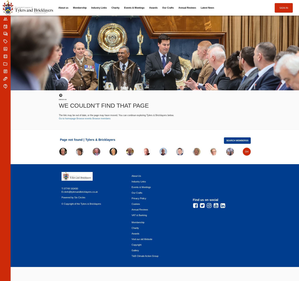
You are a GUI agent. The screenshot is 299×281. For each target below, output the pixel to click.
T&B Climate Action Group (145, 256)
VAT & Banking (139, 215)
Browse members (101, 118)
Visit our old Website (142, 239)
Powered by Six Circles (73, 197)
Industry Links (99, 7)
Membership (80, 7)
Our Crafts (168, 7)
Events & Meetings (134, 7)
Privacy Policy (139, 198)
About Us (136, 176)
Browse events (84, 118)
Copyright (136, 244)
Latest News (207, 7)
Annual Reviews (187, 7)
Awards (153, 7)
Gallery (135, 250)
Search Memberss (237, 140)
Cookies (136, 204)
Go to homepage (67, 118)
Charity (115, 7)
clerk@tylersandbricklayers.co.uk (81, 192)
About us (63, 7)
